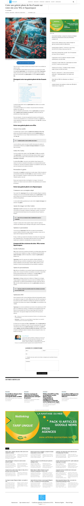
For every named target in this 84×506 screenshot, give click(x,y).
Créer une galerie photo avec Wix (25, 88)
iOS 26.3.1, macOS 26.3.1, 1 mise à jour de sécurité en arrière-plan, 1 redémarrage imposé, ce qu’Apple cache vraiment (63, 74)
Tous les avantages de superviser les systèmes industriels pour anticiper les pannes (32, 396)
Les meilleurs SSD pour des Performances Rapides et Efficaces (70, 395)
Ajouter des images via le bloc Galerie (28, 95)
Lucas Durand (9, 10)
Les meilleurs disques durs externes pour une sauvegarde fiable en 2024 (13, 395)
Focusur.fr (43, 504)
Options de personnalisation (26, 100)
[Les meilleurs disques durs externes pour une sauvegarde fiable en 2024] (13, 386)
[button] (73, 1)
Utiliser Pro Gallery (25, 90)
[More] (77, 7)
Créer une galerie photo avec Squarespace (27, 93)
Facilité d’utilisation (25, 99)
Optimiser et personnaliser (26, 96)
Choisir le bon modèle (25, 89)
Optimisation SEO (25, 101)
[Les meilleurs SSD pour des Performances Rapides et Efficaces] (70, 386)
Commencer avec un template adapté (28, 94)
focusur (7, 12)
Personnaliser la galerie (25, 91)
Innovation (12, 12)
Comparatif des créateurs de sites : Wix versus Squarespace (30, 97)
